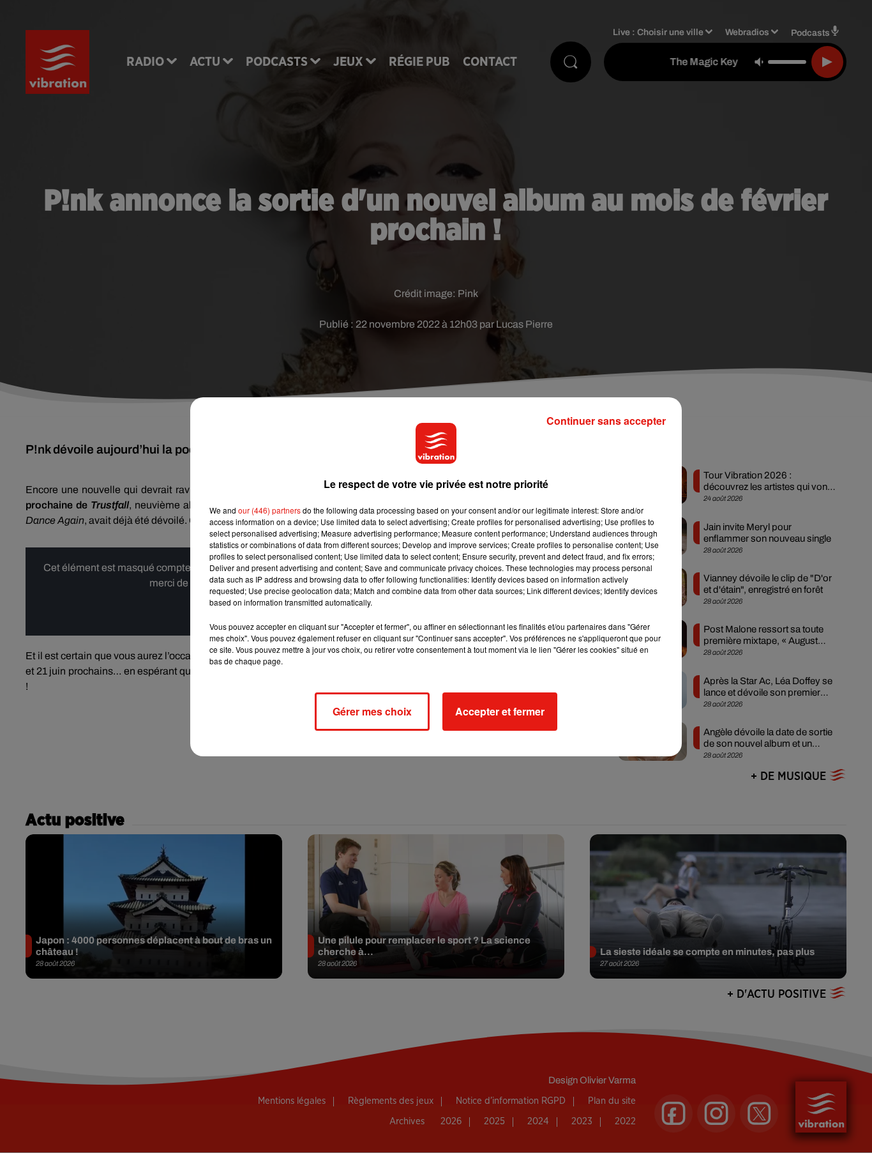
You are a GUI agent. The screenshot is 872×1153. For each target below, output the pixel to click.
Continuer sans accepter (606, 420)
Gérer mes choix (372, 711)
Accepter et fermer (500, 711)
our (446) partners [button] (269, 510)
